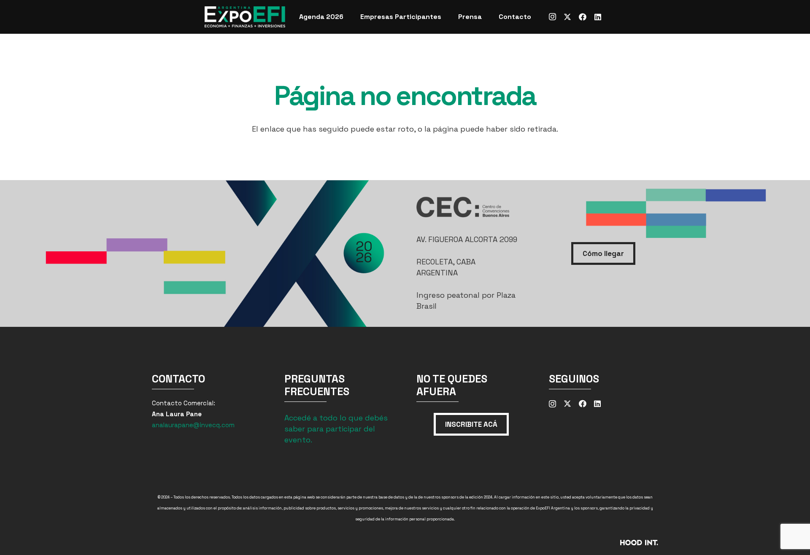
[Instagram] (552, 16)
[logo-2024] (245, 16)
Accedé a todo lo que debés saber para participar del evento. (336, 429)
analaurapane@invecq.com (193, 425)
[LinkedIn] (597, 16)
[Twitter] (567, 16)
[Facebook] (582, 16)
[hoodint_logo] (581, 545)
